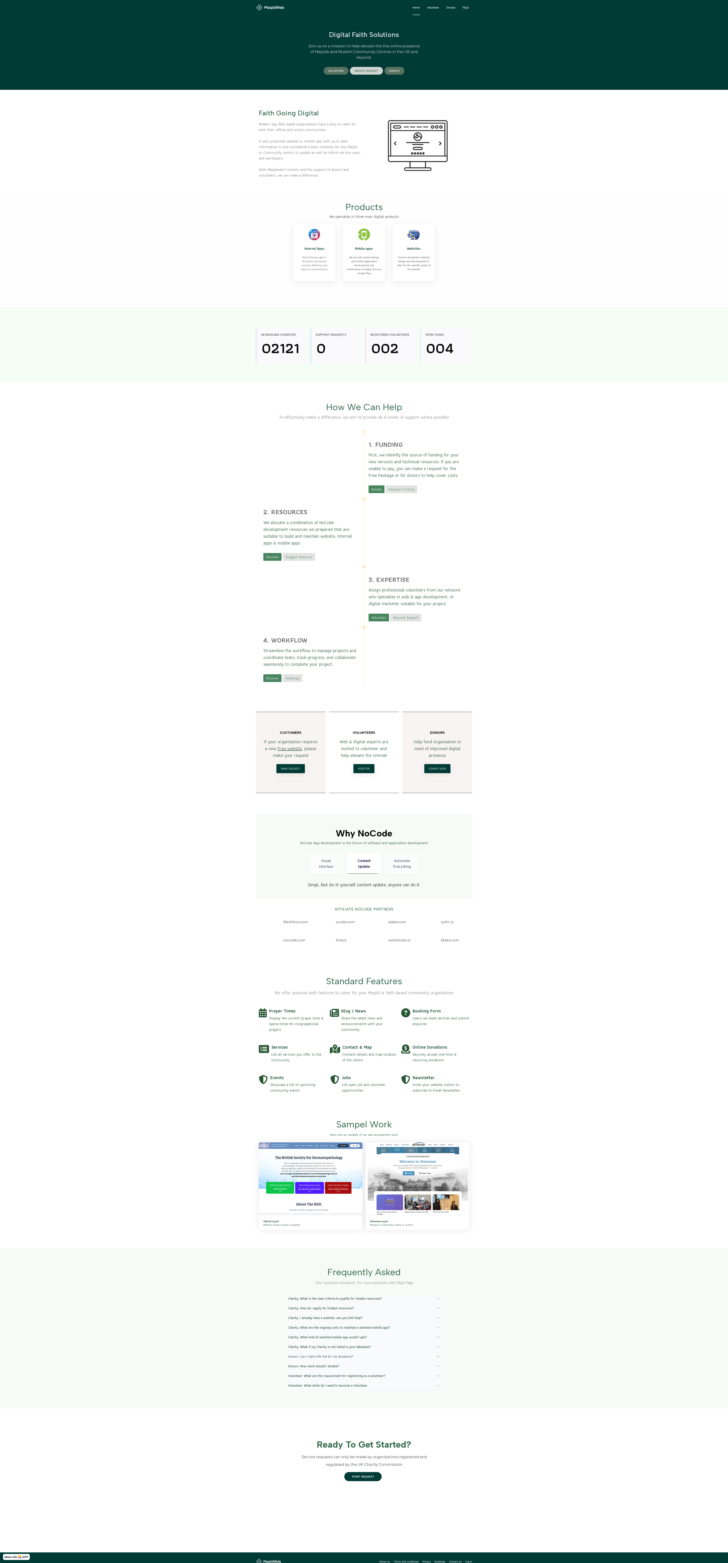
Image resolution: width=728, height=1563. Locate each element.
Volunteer (378, 617)
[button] (364, 1298)
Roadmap (292, 678)
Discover (272, 557)
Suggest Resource (299, 557)
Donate (376, 489)
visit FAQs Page (401, 1283)
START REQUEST (363, 1476)
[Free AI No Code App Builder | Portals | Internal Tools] (16, 1557)
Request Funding (401, 489)
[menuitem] (416, 7)
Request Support (406, 617)
